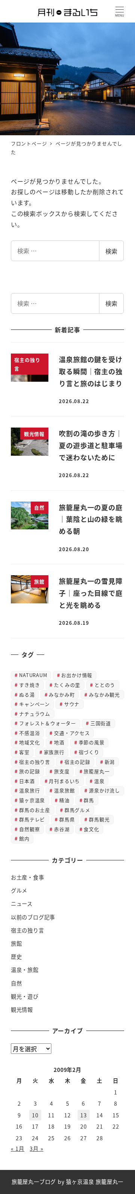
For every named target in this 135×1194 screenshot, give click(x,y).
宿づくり (89, 752)
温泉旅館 (64, 790)
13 (83, 1115)
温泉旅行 (29, 790)
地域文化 (29, 742)
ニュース (22, 903)
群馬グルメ (77, 809)
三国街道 (100, 723)
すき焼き (29, 684)
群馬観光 (99, 819)
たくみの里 (67, 684)
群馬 (89, 800)
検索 (111, 250)
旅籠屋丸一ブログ (34, 1181)
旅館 (16, 943)
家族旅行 (54, 752)
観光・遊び (25, 996)
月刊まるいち (64, 780)
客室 (24, 752)
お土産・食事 (27, 877)
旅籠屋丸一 (97, 771)
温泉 (99, 780)
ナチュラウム (34, 713)
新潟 (110, 761)
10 (35, 1115)
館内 (24, 838)
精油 (64, 800)
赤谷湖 (61, 829)
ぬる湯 (26, 694)
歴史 (16, 956)
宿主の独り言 (34, 761)
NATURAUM (33, 675)
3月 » (36, 1148)
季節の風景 (92, 742)
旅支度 (61, 771)
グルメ (19, 890)
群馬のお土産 (34, 809)
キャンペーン (34, 703)
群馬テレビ (32, 819)
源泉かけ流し (104, 790)
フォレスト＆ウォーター (47, 723)
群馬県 (67, 819)
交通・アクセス (72, 732)
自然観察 (29, 829)
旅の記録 (29, 771)
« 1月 (17, 1148)
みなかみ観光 (104, 694)
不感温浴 (29, 732)
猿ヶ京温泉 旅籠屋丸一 (94, 1181)
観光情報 (22, 1009)
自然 (16, 983)
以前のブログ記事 (33, 917)
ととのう (104, 684)
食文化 (91, 829)
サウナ (72, 703)
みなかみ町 (62, 694)
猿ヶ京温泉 (32, 800)
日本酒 (26, 780)
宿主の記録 (77, 761)
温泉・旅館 (25, 969)
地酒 (59, 742)
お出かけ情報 (76, 675)
